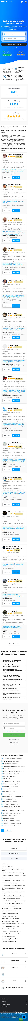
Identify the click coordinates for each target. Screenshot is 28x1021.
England (15, 126)
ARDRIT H (5, 778)
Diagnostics (15, 960)
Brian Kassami (12, 313)
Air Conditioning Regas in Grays (10, 921)
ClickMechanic (4, 126)
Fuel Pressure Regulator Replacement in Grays (14, 875)
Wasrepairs (11, 248)
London (18, 781)
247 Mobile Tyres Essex (9, 758)
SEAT (3, 600)
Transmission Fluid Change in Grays (11, 918)
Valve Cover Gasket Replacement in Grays (13, 923)
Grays (14, 159)
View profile (7, 177)
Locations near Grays (14, 853)
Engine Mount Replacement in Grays (11, 933)
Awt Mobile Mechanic (9, 804)
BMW (3, 534)
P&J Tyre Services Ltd (15, 579)
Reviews (7, 53)
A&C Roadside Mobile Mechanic (11, 766)
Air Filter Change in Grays (8, 936)
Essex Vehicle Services (15, 154)
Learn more (21, 1017)
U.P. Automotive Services (16, 512)
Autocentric (6, 791)
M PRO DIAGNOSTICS (15, 280)
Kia (3, 174)
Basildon (11, 778)
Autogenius (6, 794)
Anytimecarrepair (7, 786)
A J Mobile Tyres (7, 761)
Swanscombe (13, 791)
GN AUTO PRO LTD (14, 185)
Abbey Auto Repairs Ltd (9, 781)
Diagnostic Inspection (15, 174)
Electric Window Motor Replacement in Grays (13, 901)
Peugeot (4, 237)
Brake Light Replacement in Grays (10, 926)
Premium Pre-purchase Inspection (16, 466)
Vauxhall (4, 430)
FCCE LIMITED (12, 611)
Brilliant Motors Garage (9, 820)
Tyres (15, 981)
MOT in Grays (5, 864)
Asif (4, 789)
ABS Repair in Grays (7, 878)
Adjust (16, 1019)
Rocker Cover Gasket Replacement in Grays (13, 873)
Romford (21, 771)
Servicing (15, 967)
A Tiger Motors (13, 408)
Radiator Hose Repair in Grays (9, 883)
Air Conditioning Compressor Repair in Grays (13, 885)
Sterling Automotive (14, 477)
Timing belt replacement (17, 334)
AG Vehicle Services (8, 773)
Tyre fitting (12, 600)
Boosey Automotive (8, 815)
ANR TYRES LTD (7, 776)
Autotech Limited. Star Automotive (12, 796)
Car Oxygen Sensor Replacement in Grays (13, 880)
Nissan (4, 205)
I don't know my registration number (14, 731)
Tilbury (8, 428)
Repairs (14, 954)
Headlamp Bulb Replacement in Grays (12, 908)
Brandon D (11, 376)
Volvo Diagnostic (13, 218)
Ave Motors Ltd (7, 801)
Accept (20, 1019)
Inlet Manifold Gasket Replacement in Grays (13, 895)
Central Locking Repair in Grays (10, 913)
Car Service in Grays (7, 866)
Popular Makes (14, 858)
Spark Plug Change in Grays (9, 941)
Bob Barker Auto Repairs (9, 813)
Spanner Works (13, 345)
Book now (16, 177)
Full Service (11, 568)
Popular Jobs (14, 848)
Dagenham (19, 758)
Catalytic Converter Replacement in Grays (13, 903)
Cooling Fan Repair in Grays (9, 916)
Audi (3, 466)
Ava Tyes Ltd (6, 799)
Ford (3, 267)
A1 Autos (5, 768)
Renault (4, 334)
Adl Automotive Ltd (8, 784)
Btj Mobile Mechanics (8, 823)
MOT (14, 974)
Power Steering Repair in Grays (10, 939)
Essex (18, 126)
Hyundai (4, 633)
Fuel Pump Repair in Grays (9, 911)
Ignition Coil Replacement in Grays (11, 898)
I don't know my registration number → (14, 47)
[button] (25, 2)
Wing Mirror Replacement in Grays (11, 906)
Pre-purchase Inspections (14, 987)
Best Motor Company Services (11, 810)
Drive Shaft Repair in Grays (9, 928)
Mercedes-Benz (6, 365)
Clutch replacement (15, 237)
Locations (10, 126)
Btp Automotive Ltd (8, 825)
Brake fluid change (15, 397)
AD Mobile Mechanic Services (11, 771)
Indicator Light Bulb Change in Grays (11, 931)
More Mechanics (14, 643)
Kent (16, 804)
